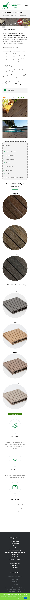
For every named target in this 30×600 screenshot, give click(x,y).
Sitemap (15, 567)
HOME (11, 15)
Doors (15, 545)
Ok (25, 598)
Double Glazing (15, 541)
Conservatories (15, 543)
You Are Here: (6, 15)
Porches (15, 548)
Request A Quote (15, 563)
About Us (15, 556)
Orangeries (15, 554)
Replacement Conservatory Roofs (15, 552)
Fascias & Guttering (15, 550)
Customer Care (15, 565)
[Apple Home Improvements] (13, 5)
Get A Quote (11, 90)
